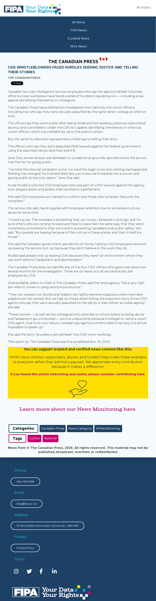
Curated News (78, 38)
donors (73, 357)
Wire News (78, 46)
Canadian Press (52, 428)
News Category (80, 428)
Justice (34, 438)
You (27, 349)
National (50, 438)
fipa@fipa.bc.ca (26, 503)
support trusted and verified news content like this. (85, 349)
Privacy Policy (25, 547)
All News (78, 22)
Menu (146, 7)
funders (94, 357)
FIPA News (78, 30)
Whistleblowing (108, 428)
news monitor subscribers (43, 357)
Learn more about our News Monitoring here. (78, 409)
